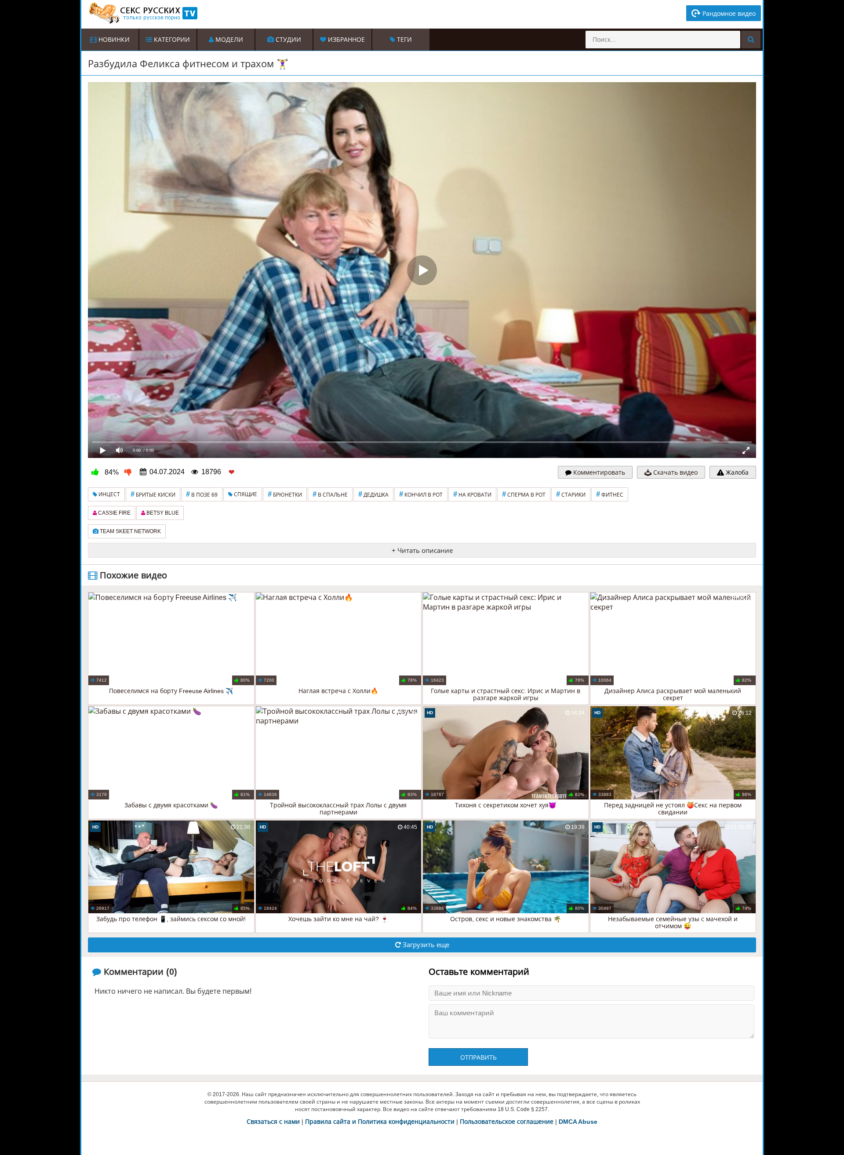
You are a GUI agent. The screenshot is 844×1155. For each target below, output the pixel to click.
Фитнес (609, 494)
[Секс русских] (142, 13)
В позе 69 (202, 494)
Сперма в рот (524, 494)
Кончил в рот (421, 494)
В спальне (330, 494)
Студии (287, 39)
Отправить (478, 1057)
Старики (571, 494)
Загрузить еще (425, 944)
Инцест (108, 494)
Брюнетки (285, 494)
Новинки (113, 39)
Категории (171, 39)
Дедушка (373, 494)
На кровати (472, 494)
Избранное (345, 39)
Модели (228, 39)
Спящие (245, 494)
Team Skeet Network (129, 531)
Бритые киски (153, 494)
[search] (750, 39)
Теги (403, 39)
